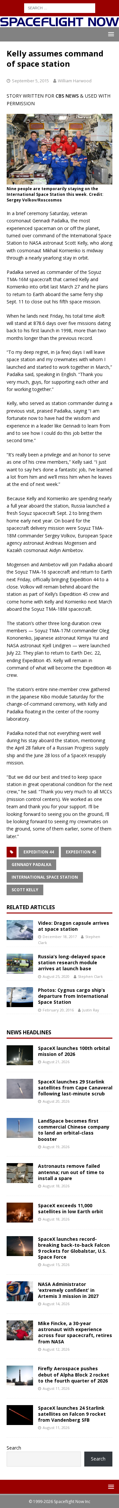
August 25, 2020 (56, 976)
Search (14, 1448)
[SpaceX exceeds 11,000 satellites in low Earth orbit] (20, 1213)
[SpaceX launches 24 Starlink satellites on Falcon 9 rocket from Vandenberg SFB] (20, 1415)
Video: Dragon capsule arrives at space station (73, 926)
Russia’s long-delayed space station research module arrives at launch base (71, 962)
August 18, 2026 (56, 1185)
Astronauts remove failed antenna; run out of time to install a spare (71, 1172)
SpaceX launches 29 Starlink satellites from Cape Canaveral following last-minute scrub (75, 1087)
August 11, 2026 (56, 1388)
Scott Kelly (25, 890)
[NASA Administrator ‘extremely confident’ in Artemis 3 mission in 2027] (20, 1291)
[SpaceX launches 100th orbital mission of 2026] (20, 1055)
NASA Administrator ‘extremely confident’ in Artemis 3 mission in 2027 (68, 1290)
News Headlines (29, 1032)
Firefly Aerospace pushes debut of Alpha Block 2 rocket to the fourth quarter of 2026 (73, 1374)
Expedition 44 (38, 852)
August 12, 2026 (56, 1349)
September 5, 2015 (30, 81)
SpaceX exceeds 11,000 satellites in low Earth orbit (70, 1208)
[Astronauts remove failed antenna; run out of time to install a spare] (20, 1173)
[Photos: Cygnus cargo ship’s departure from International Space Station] (20, 997)
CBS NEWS (67, 96)
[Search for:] (59, 7)
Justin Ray (90, 1009)
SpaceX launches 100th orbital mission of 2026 (74, 1051)
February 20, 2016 (58, 1009)
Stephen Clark (90, 976)
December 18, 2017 (60, 936)
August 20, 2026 (56, 1101)
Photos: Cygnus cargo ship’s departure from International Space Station (73, 996)
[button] (109, 34)
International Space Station (45, 877)
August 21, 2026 (56, 1061)
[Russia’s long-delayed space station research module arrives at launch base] (20, 964)
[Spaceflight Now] (59, 23)
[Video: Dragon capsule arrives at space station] (20, 930)
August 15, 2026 (56, 1264)
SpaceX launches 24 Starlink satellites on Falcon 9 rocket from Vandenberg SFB (72, 1414)
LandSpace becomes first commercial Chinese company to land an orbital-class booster (73, 1130)
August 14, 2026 (56, 1303)
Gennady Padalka (31, 864)
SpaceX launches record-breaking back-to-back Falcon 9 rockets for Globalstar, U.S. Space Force (74, 1248)
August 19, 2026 (56, 1146)
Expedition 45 (81, 852)
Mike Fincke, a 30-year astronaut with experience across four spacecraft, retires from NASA (75, 1332)
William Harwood (75, 81)
